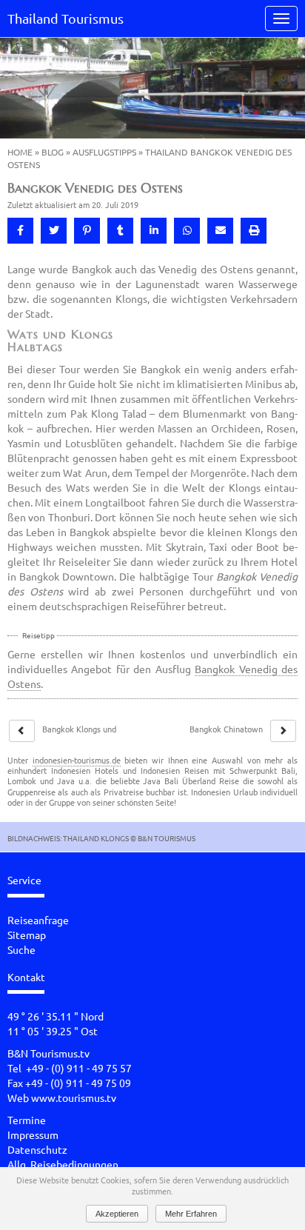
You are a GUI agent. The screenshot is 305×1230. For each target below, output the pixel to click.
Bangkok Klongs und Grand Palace (79, 734)
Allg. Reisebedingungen (62, 1164)
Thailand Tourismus (65, 18)
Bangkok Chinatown (226, 729)
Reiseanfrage (38, 919)
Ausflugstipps (104, 152)
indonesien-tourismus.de (77, 760)
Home (20, 152)
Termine (26, 1119)
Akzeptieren (116, 1213)
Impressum (32, 1134)
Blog (52, 152)
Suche (21, 949)
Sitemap (26, 934)
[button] (20, 231)
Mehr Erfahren (191, 1213)
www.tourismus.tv (73, 1097)
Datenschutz (37, 1149)
